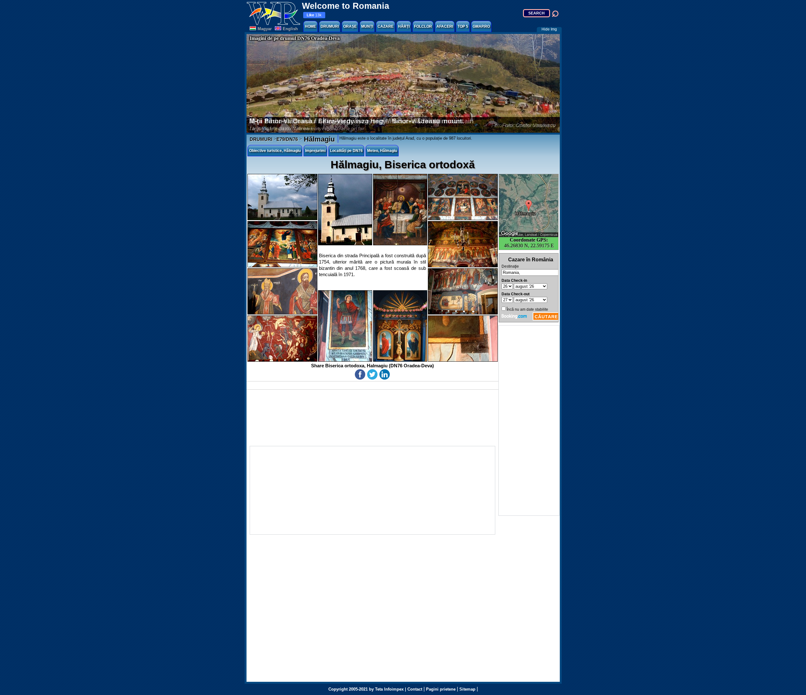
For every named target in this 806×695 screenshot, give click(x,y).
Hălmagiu (318, 139)
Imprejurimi (315, 150)
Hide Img (549, 29)
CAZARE (385, 26)
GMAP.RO (481, 26)
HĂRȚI (404, 26)
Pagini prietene (441, 689)
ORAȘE (350, 26)
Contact (414, 689)
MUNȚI (367, 26)
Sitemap (467, 689)
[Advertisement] (529, 420)
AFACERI (444, 26)
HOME (310, 26)
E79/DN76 (287, 139)
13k (314, 15)
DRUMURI (330, 26)
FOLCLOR (423, 26)
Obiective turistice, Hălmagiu (275, 150)
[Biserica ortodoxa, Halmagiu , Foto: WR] (282, 197)
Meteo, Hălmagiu (382, 150)
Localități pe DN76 (346, 150)
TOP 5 (462, 26)
